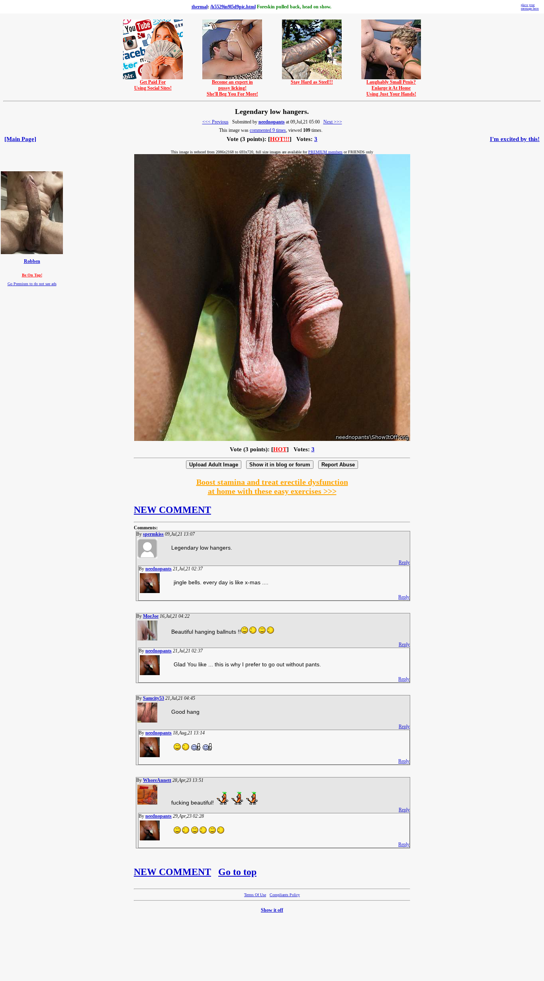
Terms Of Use (255, 895)
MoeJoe (151, 616)
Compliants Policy (285, 895)
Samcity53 (153, 698)
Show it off (272, 910)
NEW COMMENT (172, 510)
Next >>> (332, 122)
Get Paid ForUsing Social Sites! (153, 85)
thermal (199, 7)
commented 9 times (268, 130)
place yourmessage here (530, 6)
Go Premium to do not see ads (32, 284)
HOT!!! (280, 139)
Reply (404, 562)
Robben (32, 261)
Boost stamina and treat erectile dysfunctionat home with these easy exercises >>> (272, 486)
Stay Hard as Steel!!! (312, 82)
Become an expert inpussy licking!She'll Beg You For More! (232, 88)
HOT (280, 449)
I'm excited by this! (515, 139)
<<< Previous (215, 122)
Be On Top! (32, 275)
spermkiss (153, 534)
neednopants (271, 122)
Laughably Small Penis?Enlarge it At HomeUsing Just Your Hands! (391, 88)
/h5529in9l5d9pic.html (233, 7)
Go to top (237, 872)
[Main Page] (20, 139)
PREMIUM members (325, 152)
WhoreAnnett (157, 780)
